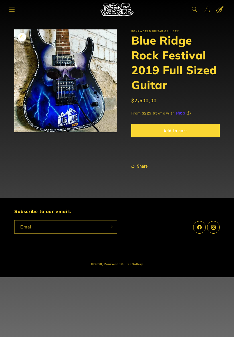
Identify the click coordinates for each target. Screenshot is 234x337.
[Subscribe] (110, 227)
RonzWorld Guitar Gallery (123, 264)
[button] (12, 9)
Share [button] (142, 166)
